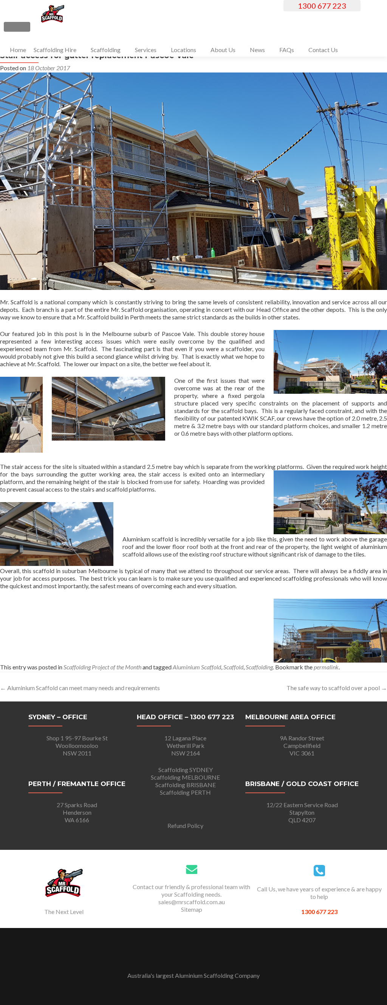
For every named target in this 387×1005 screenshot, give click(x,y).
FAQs (286, 49)
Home (18, 49)
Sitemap (191, 909)
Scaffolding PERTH (185, 792)
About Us (223, 49)
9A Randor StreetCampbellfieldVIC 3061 (302, 745)
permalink (326, 667)
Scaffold (233, 667)
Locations (183, 49)
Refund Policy (185, 825)
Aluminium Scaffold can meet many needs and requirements (80, 687)
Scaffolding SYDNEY (185, 769)
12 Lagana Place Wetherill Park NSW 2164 (185, 745)
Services (145, 49)
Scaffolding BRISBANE (185, 784)
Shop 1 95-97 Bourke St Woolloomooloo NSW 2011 (77, 745)
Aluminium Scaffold (197, 667)
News (257, 49)
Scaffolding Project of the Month (102, 667)
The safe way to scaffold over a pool (336, 687)
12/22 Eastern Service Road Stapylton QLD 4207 (302, 812)
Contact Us (323, 49)
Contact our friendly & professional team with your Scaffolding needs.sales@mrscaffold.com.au (191, 894)
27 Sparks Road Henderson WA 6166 (77, 812)
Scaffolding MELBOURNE (185, 777)
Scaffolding (106, 49)
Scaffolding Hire (55, 49)
